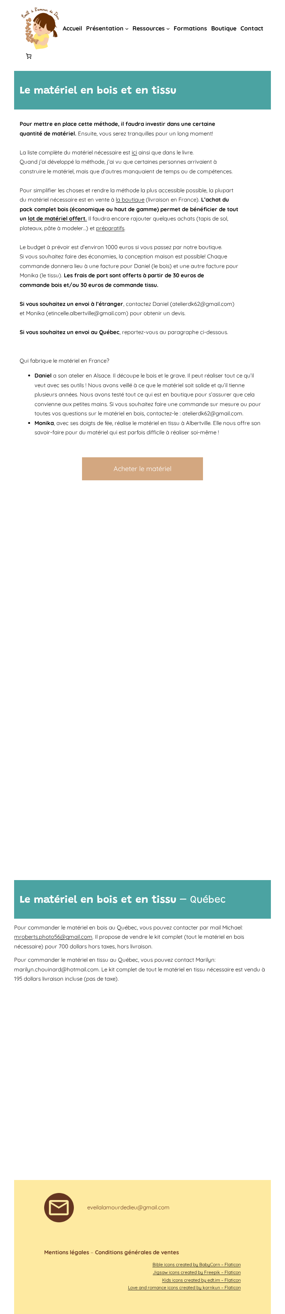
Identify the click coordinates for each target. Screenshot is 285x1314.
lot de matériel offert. (57, 218)
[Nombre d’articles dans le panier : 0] (29, 56)
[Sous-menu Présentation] (127, 28)
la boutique (130, 199)
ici (134, 152)
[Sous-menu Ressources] (168, 28)
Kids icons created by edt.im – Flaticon (201, 1280)
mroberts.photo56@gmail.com (53, 936)
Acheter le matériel (142, 468)
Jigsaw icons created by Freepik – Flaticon (197, 1272)
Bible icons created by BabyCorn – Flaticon (197, 1264)
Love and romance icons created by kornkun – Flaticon (184, 1287)
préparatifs (110, 228)
